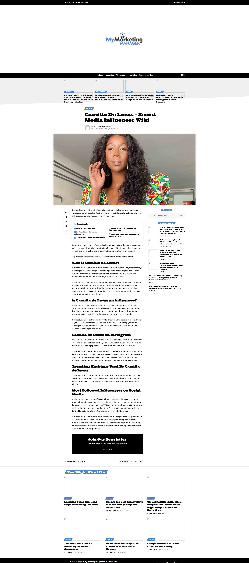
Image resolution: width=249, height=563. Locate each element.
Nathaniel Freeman (155, 513)
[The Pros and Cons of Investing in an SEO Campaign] (83, 529)
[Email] (66, 226)
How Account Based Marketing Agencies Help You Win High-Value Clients (165, 288)
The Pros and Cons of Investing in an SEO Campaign (78, 546)
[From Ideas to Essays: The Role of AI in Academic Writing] (124, 529)
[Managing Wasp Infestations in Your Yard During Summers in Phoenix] (170, 86)
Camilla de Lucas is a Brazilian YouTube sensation (90, 340)
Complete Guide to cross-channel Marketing (163, 545)
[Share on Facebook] (66, 216)
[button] (174, 75)
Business (129, 91)
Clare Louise (111, 552)
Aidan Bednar (111, 510)
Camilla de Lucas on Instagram (90, 237)
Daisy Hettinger (99, 126)
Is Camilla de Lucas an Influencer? (85, 233)
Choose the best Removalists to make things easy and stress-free (124, 504)
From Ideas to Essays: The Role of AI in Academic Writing (122, 546)
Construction (69, 91)
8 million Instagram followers (85, 411)
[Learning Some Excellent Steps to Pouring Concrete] (83, 487)
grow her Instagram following (129, 213)
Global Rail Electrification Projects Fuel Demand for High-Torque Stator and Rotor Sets (164, 506)
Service (151, 282)
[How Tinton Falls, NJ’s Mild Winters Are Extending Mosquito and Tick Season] (139, 86)
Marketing (152, 293)
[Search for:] (164, 215)
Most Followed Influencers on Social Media (124, 235)
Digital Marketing (100, 91)
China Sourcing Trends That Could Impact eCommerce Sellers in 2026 (109, 97)
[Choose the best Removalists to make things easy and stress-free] (124, 487)
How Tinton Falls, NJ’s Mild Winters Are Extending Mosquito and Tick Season (139, 97)
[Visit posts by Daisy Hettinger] (87, 128)
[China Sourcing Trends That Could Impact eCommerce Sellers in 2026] (109, 86)
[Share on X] (66, 221)
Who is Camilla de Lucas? (88, 228)
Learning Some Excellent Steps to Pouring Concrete (81, 503)
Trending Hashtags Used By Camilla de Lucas (122, 230)
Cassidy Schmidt (71, 508)
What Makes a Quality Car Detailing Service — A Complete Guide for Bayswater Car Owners (165, 278)
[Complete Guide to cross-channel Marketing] (166, 529)
